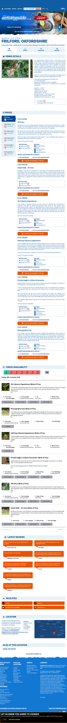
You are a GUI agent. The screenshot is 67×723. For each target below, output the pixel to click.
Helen (40, 569)
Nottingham (16, 680)
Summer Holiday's (32, 673)
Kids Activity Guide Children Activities (16, 18)
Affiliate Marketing (5, 702)
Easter (28, 671)
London (15, 667)
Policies (2, 683)
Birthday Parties (31, 665)
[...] (11, 392)
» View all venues (18, 682)
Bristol (15, 671)
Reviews (2, 670)
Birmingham (17, 673)
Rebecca (9, 590)
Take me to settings (14, 719)
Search (14, 8)
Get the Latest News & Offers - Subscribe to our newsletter (33, 31)
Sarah (9, 579)
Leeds (15, 669)
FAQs (1, 673)
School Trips (30, 668)
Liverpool (15, 679)
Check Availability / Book (33, 161)
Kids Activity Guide (7, 45)
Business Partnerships (6, 696)
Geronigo (41, 18)
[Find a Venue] (31, 27)
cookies (60, 716)
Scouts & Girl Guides (32, 670)
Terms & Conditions (5, 682)
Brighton (15, 674)
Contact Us (3, 674)
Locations (7, 8)
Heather (41, 547)
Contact (20, 8)
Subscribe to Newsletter (3, 676)
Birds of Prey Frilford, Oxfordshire (55, 45)
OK (4, 719)
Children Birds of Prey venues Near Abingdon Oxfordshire (29, 45)
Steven (9, 569)
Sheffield (16, 677)
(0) (44, 8)
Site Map (42, 697)
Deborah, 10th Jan (13, 558)
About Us (2, 671)
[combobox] (49, 377)
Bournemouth (17, 676)
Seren (40, 558)
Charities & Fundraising (3, 679)
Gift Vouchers (32, 8)
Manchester (16, 670)
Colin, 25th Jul (11, 547)
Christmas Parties (32, 667)
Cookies (2, 685)
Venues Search (4, 667)
